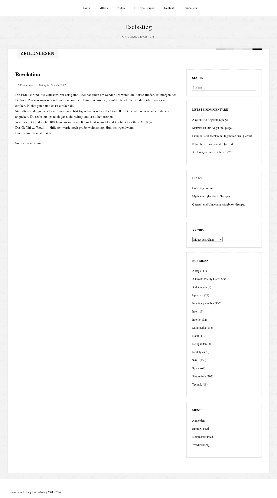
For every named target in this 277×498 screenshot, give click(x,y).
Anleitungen (199, 287)
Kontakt (169, 8)
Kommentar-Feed (202, 437)
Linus (195, 136)
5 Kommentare (25, 85)
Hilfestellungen (144, 8)
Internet (196, 319)
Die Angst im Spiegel (215, 120)
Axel (195, 120)
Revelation (27, 74)
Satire (195, 360)
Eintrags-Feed (200, 428)
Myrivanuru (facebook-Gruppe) (211, 196)
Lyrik (86, 8)
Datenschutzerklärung (19, 492)
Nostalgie (198, 352)
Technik (197, 384)
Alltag (196, 271)
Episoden (197, 295)
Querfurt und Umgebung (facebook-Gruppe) (218, 204)
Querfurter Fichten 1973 (216, 152)
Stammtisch (199, 376)
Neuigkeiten (199, 344)
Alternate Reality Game (206, 279)
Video (121, 8)
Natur (195, 336)
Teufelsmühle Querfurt (219, 144)
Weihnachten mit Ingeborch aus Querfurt (227, 136)
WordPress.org (201, 445)
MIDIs (103, 8)
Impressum (191, 8)
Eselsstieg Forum (202, 188)
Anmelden (198, 420)
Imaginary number (203, 303)
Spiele (196, 368)
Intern (195, 311)
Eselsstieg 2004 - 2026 (49, 492)
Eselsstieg (138, 26)
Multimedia (199, 327)
